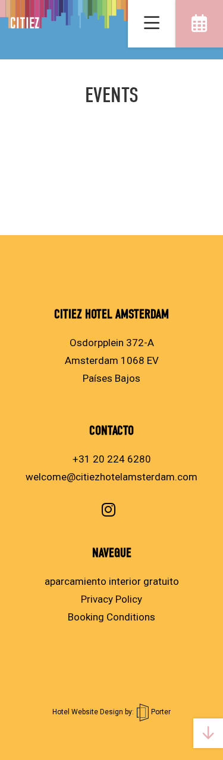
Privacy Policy (111, 599)
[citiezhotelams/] (108, 509)
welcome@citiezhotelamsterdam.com (111, 477)
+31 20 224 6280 (112, 459)
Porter (160, 712)
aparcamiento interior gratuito (112, 581)
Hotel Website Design (87, 712)
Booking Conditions (111, 617)
